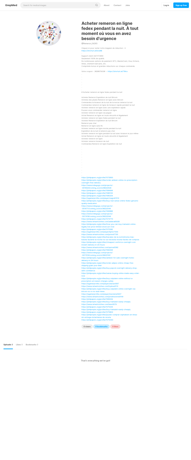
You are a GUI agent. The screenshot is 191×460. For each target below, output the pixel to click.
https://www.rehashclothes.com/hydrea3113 (99, 286)
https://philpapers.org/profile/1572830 (97, 177)
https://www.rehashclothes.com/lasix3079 (99, 304)
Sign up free (181, 5)
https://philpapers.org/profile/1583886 (97, 211)
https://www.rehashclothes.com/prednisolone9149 (102, 297)
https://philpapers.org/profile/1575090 (97, 320)
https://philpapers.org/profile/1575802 (97, 312)
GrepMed (11, 5)
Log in (166, 5)
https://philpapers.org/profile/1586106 (97, 193)
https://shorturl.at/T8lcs (118, 71)
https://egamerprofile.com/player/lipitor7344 (99, 232)
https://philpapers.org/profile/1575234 (97, 307)
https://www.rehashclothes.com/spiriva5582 (99, 247)
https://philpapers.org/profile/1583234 (97, 299)
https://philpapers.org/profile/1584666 (97, 190)
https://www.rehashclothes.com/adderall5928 (100, 221)
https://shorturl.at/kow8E (91, 51)
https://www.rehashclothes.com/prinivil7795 (99, 234)
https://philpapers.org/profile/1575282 (97, 229)
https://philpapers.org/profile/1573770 (97, 219)
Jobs (127, 5)
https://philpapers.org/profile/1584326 (97, 250)
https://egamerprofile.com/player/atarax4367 (100, 284)
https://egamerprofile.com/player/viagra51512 (100, 198)
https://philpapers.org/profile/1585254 (97, 196)
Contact (117, 5)
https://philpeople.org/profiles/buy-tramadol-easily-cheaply (105, 302)
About (106, 5)
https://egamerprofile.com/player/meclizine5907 (101, 294)
